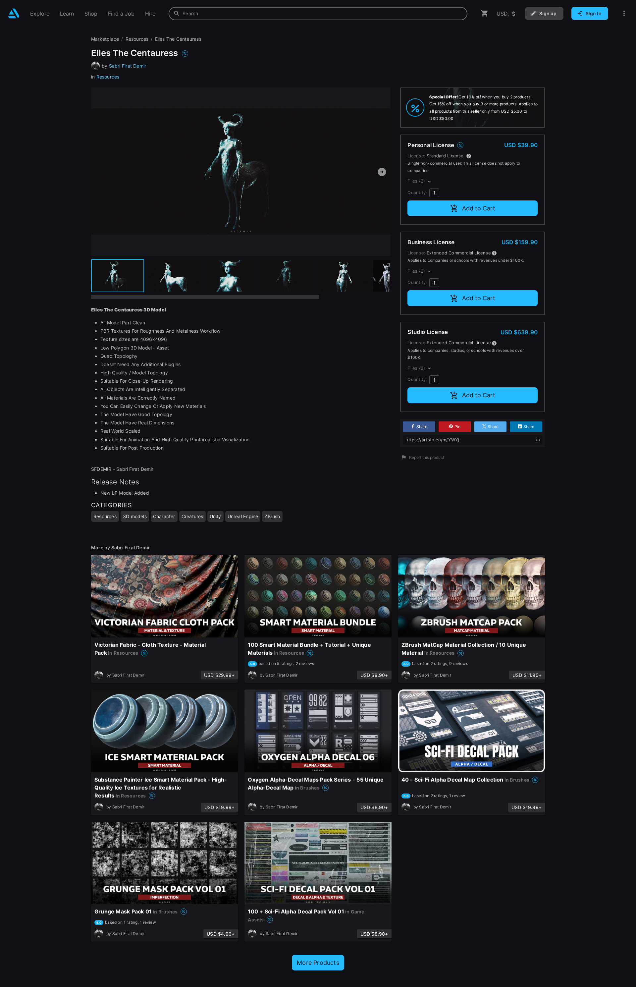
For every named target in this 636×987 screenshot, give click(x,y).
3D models (135, 516)
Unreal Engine (243, 516)
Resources (108, 77)
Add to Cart (478, 208)
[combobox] (318, 13)
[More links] (624, 13)
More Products (318, 962)
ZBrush (272, 516)
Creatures (192, 516)
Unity (215, 516)
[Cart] (485, 13)
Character (164, 516)
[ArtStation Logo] (14, 13)
